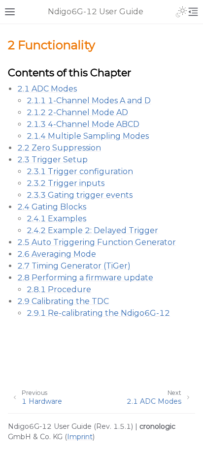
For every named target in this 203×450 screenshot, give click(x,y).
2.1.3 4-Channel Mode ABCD (83, 124)
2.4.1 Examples (56, 218)
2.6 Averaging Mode (56, 254)
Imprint (80, 436)
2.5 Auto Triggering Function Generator (96, 242)
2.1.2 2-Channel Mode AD (77, 112)
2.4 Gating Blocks (51, 206)
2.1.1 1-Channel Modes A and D (89, 100)
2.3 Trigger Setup (52, 159)
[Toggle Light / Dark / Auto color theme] (181, 12)
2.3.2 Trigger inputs (65, 183)
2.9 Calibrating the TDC (63, 301)
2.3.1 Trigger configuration (80, 171)
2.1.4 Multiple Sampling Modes (88, 136)
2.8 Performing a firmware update (85, 277)
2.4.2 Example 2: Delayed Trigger (92, 230)
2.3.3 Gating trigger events (80, 195)
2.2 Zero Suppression (59, 147)
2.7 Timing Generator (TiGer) (74, 265)
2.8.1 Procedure (59, 289)
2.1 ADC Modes (47, 88)
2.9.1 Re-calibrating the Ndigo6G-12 (98, 313)
